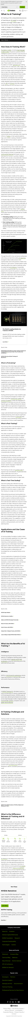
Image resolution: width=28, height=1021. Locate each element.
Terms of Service (9, 1010)
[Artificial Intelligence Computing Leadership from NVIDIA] (11, 10)
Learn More (5, 341)
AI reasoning (22, 258)
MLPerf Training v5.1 (7, 691)
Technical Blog (6, 957)
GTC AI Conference (7, 964)
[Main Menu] (2, 11)
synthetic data (19, 470)
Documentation (18, 983)
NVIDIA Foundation (7, 938)
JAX (6, 83)
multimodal (19, 416)
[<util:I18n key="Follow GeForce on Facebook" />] (7, 1002)
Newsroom (5, 954)
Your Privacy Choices (18, 1008)
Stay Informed (6, 961)
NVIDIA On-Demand (8, 967)
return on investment (18, 868)
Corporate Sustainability (9, 941)
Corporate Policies (8, 1012)
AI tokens (22, 866)
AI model (13, 20)
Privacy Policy (7, 1008)
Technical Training (7, 987)
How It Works (4, 40)
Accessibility (18, 1010)
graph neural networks (7, 702)
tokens (8, 136)
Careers (13, 944)
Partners (12, 977)
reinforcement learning (7, 154)
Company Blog (14, 954)
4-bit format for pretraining (13, 675)
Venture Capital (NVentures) (10, 934)
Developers (5, 977)
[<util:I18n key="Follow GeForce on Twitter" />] (16, 1002)
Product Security (19, 1012)
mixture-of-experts (6, 400)
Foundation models (6, 50)
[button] (20, 11)
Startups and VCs (7, 983)
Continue (22, 7)
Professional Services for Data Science (13, 990)
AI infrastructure (13, 764)
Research (17, 938)
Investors (11, 931)
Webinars (14, 957)
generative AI (16, 64)
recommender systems (7, 700)
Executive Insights (7, 980)
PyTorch (12, 83)
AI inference (13, 267)
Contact (14, 1014)
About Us (4, 931)
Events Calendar (16, 961)
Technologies (6, 944)
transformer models (16, 398)
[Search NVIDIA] (4, 10)
